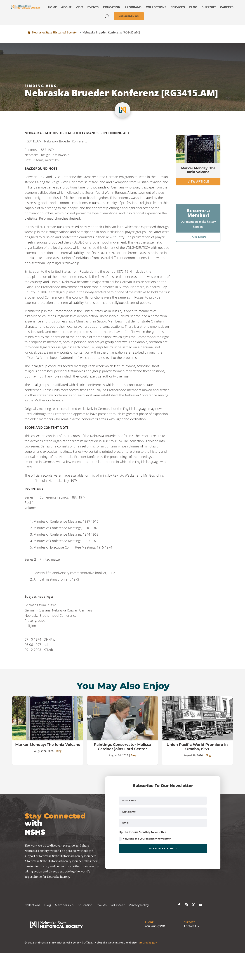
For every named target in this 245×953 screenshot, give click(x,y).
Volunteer (117, 905)
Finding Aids (41, 85)
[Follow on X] (193, 905)
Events (101, 905)
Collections (32, 905)
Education (85, 905)
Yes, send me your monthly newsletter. (147, 838)
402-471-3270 (155, 926)
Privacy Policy (139, 905)
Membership (64, 905)
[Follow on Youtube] (200, 905)
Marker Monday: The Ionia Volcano (198, 170)
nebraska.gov (148, 942)
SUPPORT (189, 922)
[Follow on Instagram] (186, 905)
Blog (59, 751)
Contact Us (191, 926)
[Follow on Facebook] (179, 905)
